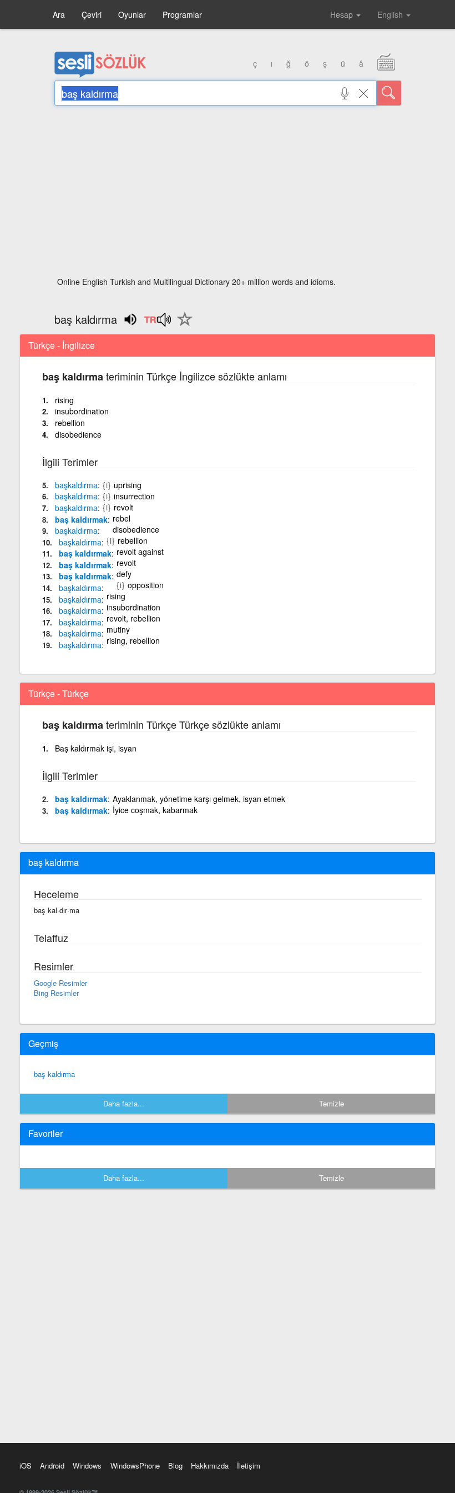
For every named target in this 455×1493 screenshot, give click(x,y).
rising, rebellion (133, 640)
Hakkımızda (210, 1465)
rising (64, 399)
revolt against (140, 551)
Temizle (331, 1103)
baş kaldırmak (81, 519)
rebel (121, 518)
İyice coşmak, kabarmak (155, 809)
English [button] (391, 14)
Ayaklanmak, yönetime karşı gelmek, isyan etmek (199, 798)
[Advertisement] (227, 194)
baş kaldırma (54, 1074)
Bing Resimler (56, 993)
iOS (25, 1465)
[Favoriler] (182, 325)
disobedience (78, 434)
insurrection (134, 496)
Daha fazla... (123, 1103)
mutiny (118, 629)
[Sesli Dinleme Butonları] (157, 323)
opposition (146, 584)
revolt (123, 507)
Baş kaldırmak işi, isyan (95, 748)
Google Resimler (60, 983)
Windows (87, 1465)
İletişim (248, 1465)
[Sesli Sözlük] (100, 75)
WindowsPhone (135, 1465)
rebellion (70, 422)
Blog (175, 1465)
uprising (127, 484)
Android (52, 1465)
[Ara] (389, 93)
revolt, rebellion (133, 618)
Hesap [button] (342, 14)
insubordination (82, 411)
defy (124, 573)
